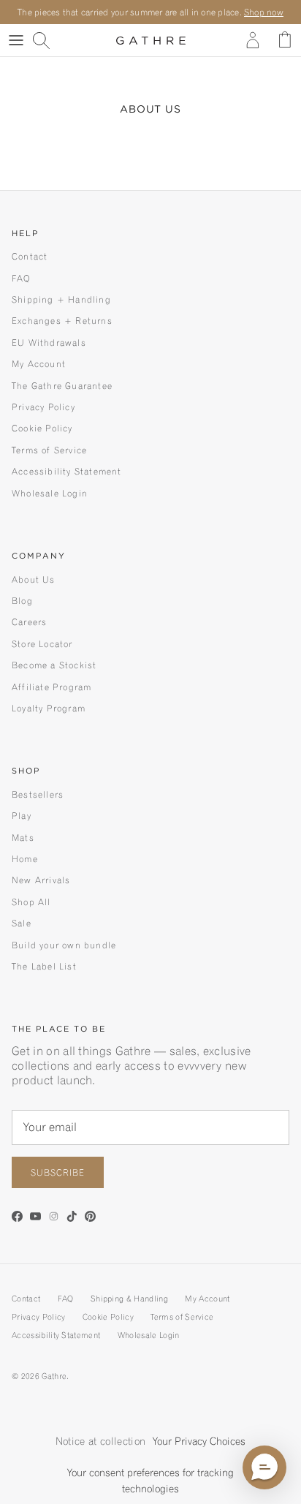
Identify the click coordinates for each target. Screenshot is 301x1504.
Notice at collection (100, 1441)
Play (21, 815)
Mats (23, 837)
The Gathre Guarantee (62, 385)
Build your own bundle (64, 945)
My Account (39, 363)
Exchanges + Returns (62, 320)
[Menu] (16, 40)
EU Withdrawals (49, 342)
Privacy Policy (43, 406)
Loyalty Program (48, 708)
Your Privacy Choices (199, 1441)
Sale (21, 923)
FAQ (21, 278)
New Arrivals (41, 879)
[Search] (48, 40)
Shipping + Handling (61, 299)
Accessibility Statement (67, 471)
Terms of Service (49, 450)
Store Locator (42, 643)
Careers (29, 621)
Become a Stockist (54, 665)
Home (25, 858)
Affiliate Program (51, 686)
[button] (264, 1467)
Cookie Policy (42, 428)
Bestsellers (38, 794)
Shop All (31, 901)
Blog (22, 600)
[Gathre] (151, 40)
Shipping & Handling (129, 1298)
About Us (34, 579)
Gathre (54, 1376)
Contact (29, 256)
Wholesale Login (50, 493)
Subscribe (58, 1172)
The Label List (44, 966)
